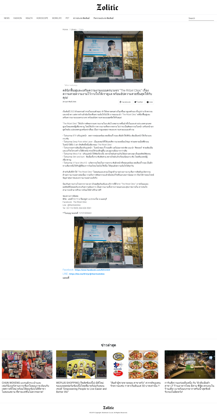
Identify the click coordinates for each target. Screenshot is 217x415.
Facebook (126, 102)
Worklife (57, 18)
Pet (67, 18)
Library (74, 29)
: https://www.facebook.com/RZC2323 (86, 269)
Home (65, 29)
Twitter (139, 102)
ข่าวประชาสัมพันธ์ (81, 18)
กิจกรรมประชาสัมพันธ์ (104, 18)
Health (29, 18)
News (8, 18)
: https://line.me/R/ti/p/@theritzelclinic (84, 273)
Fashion (18, 18)
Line (151, 102)
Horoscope (42, 18)
